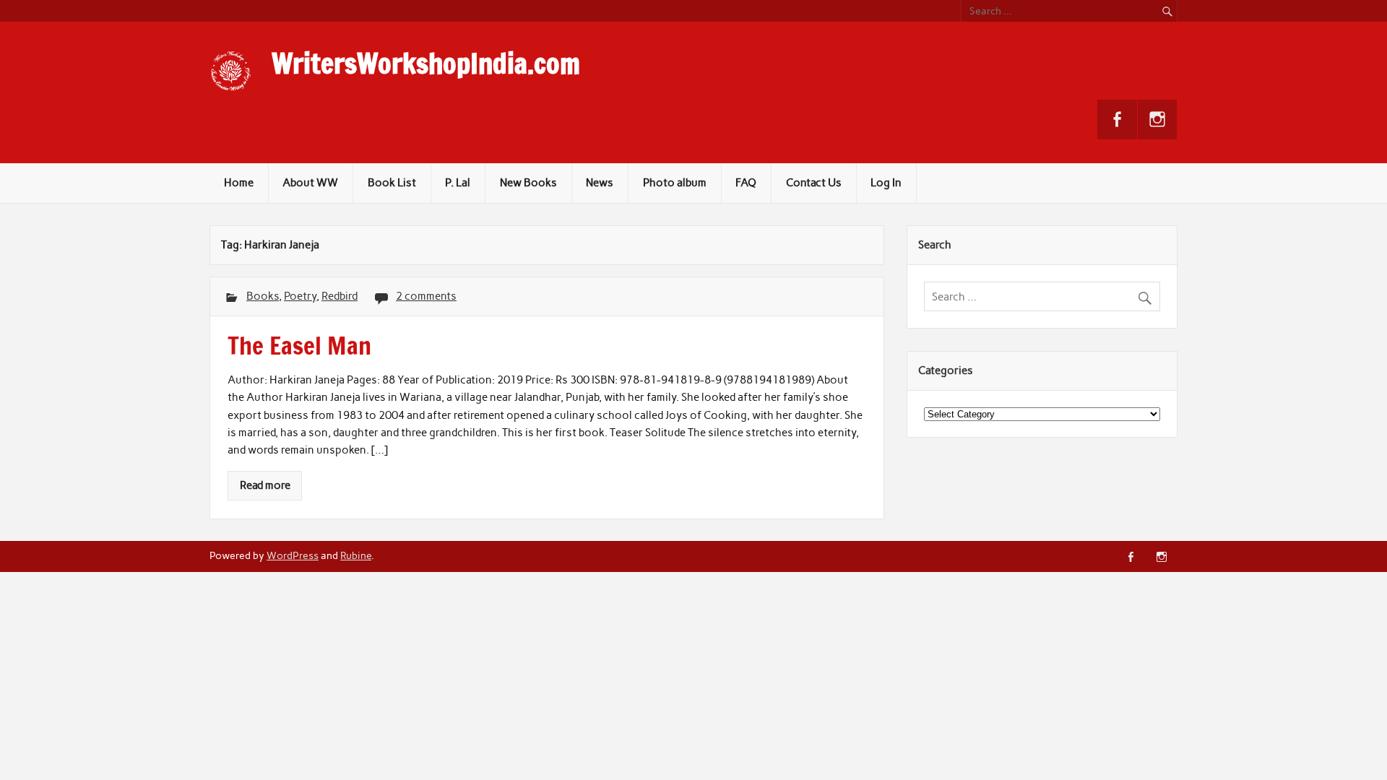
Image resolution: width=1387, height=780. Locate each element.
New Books (528, 182)
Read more (265, 485)
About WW (310, 182)
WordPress (293, 555)
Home (239, 182)
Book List (392, 182)
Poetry (300, 296)
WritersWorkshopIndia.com (426, 63)
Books (262, 296)
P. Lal (457, 182)
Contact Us (814, 182)
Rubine (355, 555)
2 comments (426, 296)
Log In (886, 182)
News (599, 182)
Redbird (339, 296)
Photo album (675, 182)
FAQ (745, 182)
